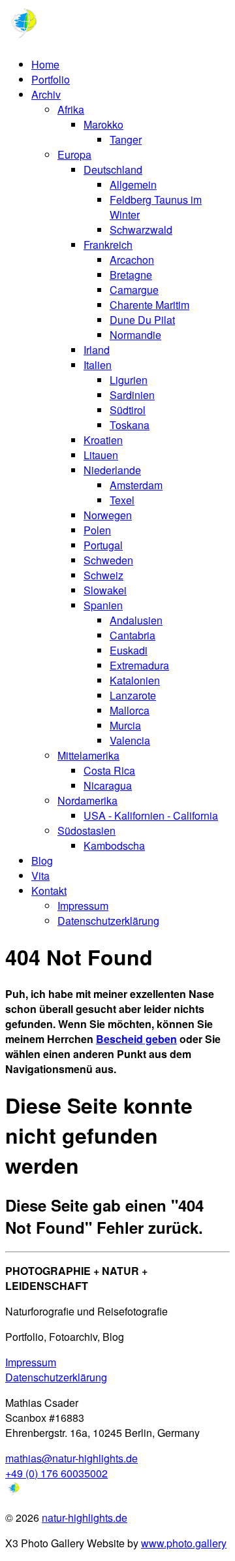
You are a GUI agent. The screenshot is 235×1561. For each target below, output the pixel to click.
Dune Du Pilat (142, 319)
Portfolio (50, 79)
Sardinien (132, 394)
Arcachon (132, 259)
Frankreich (108, 244)
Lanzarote (133, 695)
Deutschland (113, 169)
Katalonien (135, 680)
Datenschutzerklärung (108, 920)
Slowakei (105, 590)
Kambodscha (114, 845)
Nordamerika (87, 800)
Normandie (135, 334)
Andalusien (136, 620)
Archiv (46, 94)
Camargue (134, 289)
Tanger (126, 139)
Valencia (130, 740)
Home (45, 64)
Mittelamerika (88, 755)
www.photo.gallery (184, 1543)
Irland (97, 349)
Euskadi (129, 650)
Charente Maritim (149, 304)
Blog (42, 860)
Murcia (125, 725)
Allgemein (133, 184)
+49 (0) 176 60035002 (56, 1473)
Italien (98, 364)
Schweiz (103, 575)
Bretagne (131, 274)
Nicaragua (108, 785)
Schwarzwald (141, 229)
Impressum (82, 905)
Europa (74, 154)
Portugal (103, 545)
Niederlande (112, 469)
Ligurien (129, 379)
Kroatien (103, 439)
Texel (122, 499)
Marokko (103, 124)
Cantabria (132, 635)
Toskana (129, 424)
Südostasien (86, 830)
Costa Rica (109, 770)
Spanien (103, 605)
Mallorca (129, 710)
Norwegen (108, 515)
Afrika (70, 109)
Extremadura (139, 665)
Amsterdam (136, 484)
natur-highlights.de (84, 1517)
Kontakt (49, 890)
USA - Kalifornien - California (151, 815)
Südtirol (128, 409)
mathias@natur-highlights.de (71, 1458)
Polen (97, 530)
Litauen (101, 454)
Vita (40, 875)
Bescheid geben (136, 1038)
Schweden (108, 560)
